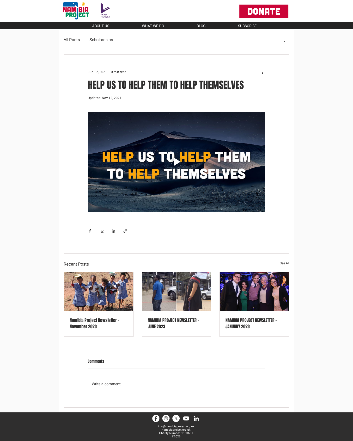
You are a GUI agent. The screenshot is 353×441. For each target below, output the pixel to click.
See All (284, 263)
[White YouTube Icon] (186, 418)
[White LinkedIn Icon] (196, 418)
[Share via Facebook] (90, 231)
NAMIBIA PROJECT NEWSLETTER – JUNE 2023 (173, 323)
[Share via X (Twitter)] (101, 231)
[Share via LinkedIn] (113, 231)
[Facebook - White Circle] (155, 418)
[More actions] (262, 72)
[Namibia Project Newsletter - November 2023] (98, 291)
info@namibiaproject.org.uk (176, 426)
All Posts (72, 39)
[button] (283, 40)
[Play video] (176, 162)
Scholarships (101, 39)
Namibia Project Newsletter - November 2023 (94, 323)
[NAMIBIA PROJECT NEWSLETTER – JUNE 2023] (176, 291)
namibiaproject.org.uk (176, 429)
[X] (176, 418)
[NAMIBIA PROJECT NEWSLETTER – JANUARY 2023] (254, 291)
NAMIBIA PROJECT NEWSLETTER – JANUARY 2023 (251, 323)
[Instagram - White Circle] (166, 418)
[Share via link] (125, 231)
